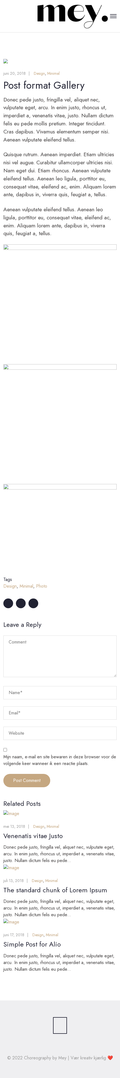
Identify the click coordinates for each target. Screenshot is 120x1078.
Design (39, 73)
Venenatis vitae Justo (33, 836)
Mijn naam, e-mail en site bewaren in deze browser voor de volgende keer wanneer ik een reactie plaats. (59, 760)
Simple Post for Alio (32, 944)
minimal (26, 586)
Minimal (53, 73)
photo (41, 586)
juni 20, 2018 (14, 73)
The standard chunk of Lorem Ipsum (55, 890)
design (10, 586)
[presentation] (17, 61)
